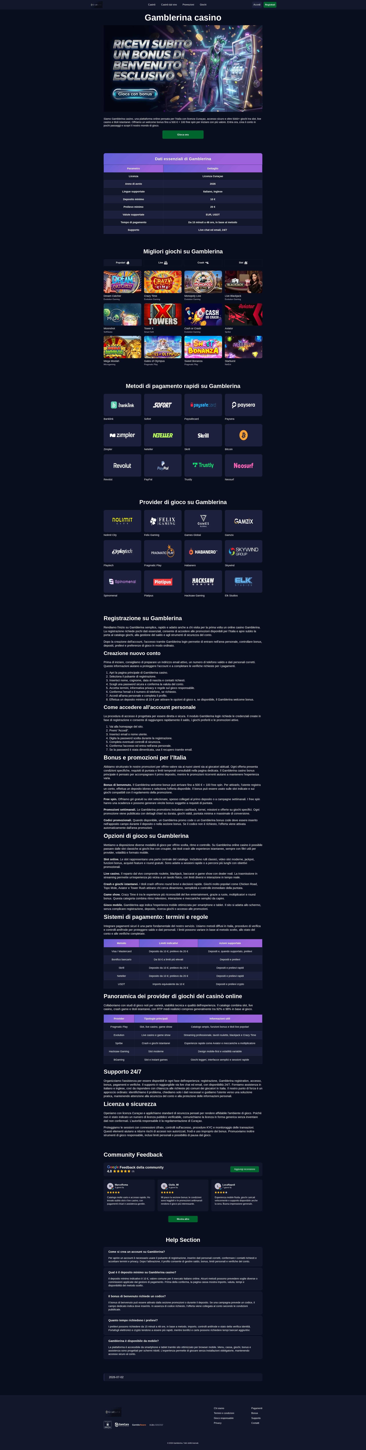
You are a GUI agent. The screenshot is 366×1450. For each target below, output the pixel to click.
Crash (201, 262)
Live (160, 262)
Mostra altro (183, 1219)
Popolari (120, 262)
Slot (241, 262)
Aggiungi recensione (244, 1169)
